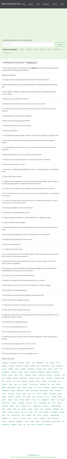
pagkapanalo (45, 400)
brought (43, 381)
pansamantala (45, 366)
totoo (63, 375)
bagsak (63, 400)
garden (24, 387)
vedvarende (55, 372)
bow (3, 381)
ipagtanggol (23, 378)
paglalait (10, 369)
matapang (11, 394)
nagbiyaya (5, 363)
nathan (15, 400)
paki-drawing (6, 403)
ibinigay (21, 400)
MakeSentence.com (30, 457)
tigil (62, 409)
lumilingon (5, 406)
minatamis (46, 406)
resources (29, 403)
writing (26, 372)
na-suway (39, 369)
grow (35, 403)
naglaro (28, 363)
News (62, 4)
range (51, 390)
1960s (27, 390)
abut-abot (57, 375)
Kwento (55, 4)
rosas (20, 424)
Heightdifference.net (41, 457)
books (17, 369)
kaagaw (4, 397)
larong (34, 400)
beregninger (5, 372)
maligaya (4, 366)
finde (33, 397)
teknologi (54, 397)
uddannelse (39, 424)
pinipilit (9, 409)
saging (27, 421)
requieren (16, 418)
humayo (52, 363)
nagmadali (59, 366)
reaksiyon (5, 418)
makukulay (48, 409)
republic (25, 384)
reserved (23, 418)
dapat (3, 409)
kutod (39, 415)
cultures (37, 421)
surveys (4, 369)
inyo (38, 366)
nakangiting (5, 390)
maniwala (57, 378)
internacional (34, 390)
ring (59, 381)
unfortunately (52, 381)
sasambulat (13, 363)
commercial (41, 375)
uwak (29, 394)
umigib (10, 400)
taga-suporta (44, 390)
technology (31, 369)
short (17, 406)
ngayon (59, 394)
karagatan (21, 363)
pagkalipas (20, 421)
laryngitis (23, 369)
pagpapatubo (37, 406)
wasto (53, 366)
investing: (49, 375)
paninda (17, 412)
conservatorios (33, 384)
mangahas (21, 403)
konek (60, 397)
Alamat (31, 4)
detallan (45, 394)
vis (10, 418)
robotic (50, 369)
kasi (49, 384)
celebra (53, 400)
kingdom (27, 400)
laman (21, 375)
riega (31, 421)
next (35, 387)
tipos (42, 378)
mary (8, 415)
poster (30, 418)
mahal (38, 378)
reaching (39, 397)
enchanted (49, 378)
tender (30, 412)
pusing (56, 369)
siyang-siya (20, 390)
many (3, 415)
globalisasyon (11, 387)
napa (39, 387)
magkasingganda (56, 406)
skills (53, 384)
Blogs (23, 4)
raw (34, 394)
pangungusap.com (33, 455)
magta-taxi (19, 366)
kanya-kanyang (46, 421)
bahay (10, 384)
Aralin (38, 4)
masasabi (54, 387)
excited (58, 384)
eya (19, 409)
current (4, 394)
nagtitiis (8, 378)
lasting (30, 387)
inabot (20, 372)
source (39, 394)
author (4, 400)
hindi (28, 424)
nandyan (18, 394)
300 (47, 363)
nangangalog (42, 403)
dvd (22, 412)
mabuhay (11, 366)
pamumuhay (5, 424)
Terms (17, 457)
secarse (35, 418)
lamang (62, 412)
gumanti (18, 397)
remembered (16, 415)
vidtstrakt (24, 381)
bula (35, 412)
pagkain (29, 415)
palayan (30, 409)
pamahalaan (40, 372)
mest (41, 409)
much (40, 412)
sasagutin (33, 372)
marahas (4, 384)
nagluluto (46, 412)
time (3, 378)
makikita (26, 366)
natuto (58, 363)
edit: (44, 369)
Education (46, 4)
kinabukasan (55, 418)
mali (63, 421)
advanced (14, 372)
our (48, 397)
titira (60, 369)
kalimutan (43, 418)
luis (39, 400)
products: (46, 415)
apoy (15, 384)
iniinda (4, 387)
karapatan (43, 384)
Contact (22, 457)
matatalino (46, 387)
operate (8, 381)
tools (33, 424)
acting (16, 375)
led (44, 397)
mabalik (31, 381)
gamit (54, 403)
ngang (34, 375)
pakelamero (40, 363)
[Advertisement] (33, 26)
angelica (12, 390)
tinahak (36, 409)
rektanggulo (54, 412)
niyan (28, 397)
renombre (58, 390)
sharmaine (28, 375)
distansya (11, 397)
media (23, 415)
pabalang (23, 406)
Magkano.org (52, 457)
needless (15, 378)
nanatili (24, 409)
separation (11, 421)
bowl (18, 381)
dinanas (59, 403)
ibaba (63, 378)
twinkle (4, 412)
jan (24, 424)
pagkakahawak (54, 415)
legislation (56, 409)
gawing (33, 366)
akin (48, 418)
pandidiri (10, 412)
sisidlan (37, 381)
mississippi (52, 394)
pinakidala (14, 424)
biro (14, 381)
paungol (61, 387)
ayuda (24, 394)
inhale (14, 409)
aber (34, 415)
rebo (33, 363)
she (58, 400)
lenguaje (13, 403)
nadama (12, 406)
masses (4, 421)
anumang (31, 378)
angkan (48, 372)
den (20, 384)
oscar (24, 397)
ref (26, 412)
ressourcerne (56, 421)
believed (4, 375)
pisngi (10, 375)
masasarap (48, 424)
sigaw (19, 387)
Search (60, 45)
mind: (29, 406)
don (49, 403)
